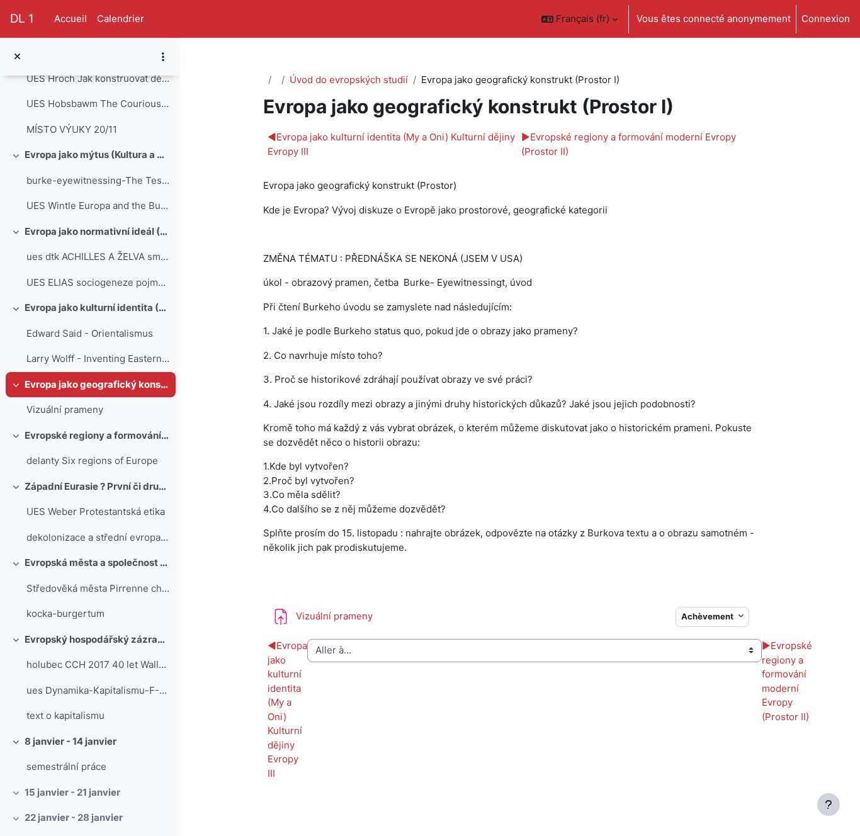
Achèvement (708, 616)
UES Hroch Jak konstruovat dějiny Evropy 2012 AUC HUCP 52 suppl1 (97, 78)
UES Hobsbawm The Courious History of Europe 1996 (97, 104)
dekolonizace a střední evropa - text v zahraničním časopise (97, 537)
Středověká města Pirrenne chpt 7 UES (97, 588)
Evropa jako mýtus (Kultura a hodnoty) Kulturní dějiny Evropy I (97, 155)
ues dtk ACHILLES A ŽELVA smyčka (97, 257)
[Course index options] (163, 56)
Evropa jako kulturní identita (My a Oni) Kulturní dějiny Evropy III (97, 308)
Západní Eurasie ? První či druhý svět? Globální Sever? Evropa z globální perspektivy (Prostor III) (97, 486)
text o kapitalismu (65, 715)
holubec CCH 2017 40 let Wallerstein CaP (97, 664)
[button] (579, 19)
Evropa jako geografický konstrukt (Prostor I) (97, 384)
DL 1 (22, 18)
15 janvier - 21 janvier (72, 792)
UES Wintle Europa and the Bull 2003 (97, 206)
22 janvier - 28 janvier (74, 817)
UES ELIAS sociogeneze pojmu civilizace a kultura (97, 282)
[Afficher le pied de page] (828, 804)
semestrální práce (66, 766)
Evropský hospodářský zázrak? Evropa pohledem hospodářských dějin (97, 639)
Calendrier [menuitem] (120, 19)
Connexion (825, 19)
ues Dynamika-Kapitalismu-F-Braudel (97, 690)
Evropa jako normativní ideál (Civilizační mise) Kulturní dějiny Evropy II (97, 231)
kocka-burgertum (65, 613)
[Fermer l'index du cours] (17, 57)
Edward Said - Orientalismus (89, 333)
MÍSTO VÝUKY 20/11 (71, 129)
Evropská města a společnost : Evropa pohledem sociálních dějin (97, 562)
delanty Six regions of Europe (92, 460)
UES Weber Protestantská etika (95, 511)
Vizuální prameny (64, 409)
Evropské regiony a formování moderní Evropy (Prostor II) (97, 435)
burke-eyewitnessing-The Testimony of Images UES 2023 (97, 180)
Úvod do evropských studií (349, 80)
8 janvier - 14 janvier (70, 741)
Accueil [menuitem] (70, 19)
